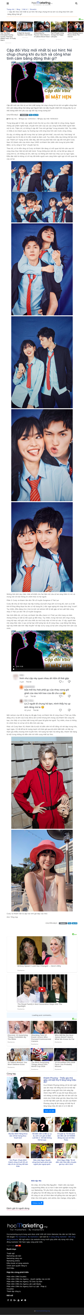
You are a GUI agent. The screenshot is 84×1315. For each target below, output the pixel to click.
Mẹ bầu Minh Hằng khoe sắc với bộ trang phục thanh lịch (18, 1136)
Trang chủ (10, 9)
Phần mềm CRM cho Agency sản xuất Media (24, 1284)
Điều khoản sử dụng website (18, 1263)
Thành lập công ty (14, 1291)
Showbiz (33, 9)
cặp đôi (35, 115)
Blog (18, 9)
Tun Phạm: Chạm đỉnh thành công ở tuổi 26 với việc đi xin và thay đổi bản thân (18, 1163)
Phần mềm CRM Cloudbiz (16, 1277)
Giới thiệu (10, 1268)
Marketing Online (13, 1261)
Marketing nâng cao (14, 1258)
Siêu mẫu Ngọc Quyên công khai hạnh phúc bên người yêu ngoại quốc (42, 1162)
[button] (19, 1245)
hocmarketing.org (43, 1311)
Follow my (37, 1203)
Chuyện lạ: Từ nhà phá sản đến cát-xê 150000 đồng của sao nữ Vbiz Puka (66, 1137)
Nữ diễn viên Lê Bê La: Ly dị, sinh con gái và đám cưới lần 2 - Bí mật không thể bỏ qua (42, 1137)
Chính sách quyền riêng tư (17, 1266)
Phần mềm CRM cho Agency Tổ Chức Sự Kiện (24, 1281)
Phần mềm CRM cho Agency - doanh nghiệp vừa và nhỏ (28, 1279)
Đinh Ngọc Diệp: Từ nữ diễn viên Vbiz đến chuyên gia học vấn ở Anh (66, 1162)
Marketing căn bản (14, 1256)
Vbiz (30, 115)
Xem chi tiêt (49, 1111)
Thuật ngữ (11, 1253)
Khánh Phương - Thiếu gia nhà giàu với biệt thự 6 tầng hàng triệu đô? (60, 1080)
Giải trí (25, 9)
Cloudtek (10, 1289)
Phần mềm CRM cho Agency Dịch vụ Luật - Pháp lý (26, 1286)
